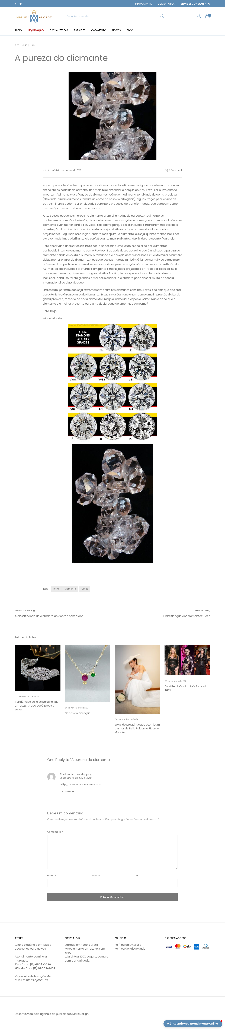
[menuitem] (143, 3)
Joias (24, 45)
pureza (84, 588)
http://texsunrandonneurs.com (81, 784)
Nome (51, 875)
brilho (56, 588)
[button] (192, 1023)
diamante (70, 588)
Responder (69, 791)
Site (138, 875)
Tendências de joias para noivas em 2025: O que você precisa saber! (36, 705)
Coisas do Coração (78, 713)
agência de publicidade (56, 1014)
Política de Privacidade (130, 949)
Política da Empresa (128, 945)
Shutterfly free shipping (76, 774)
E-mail (96, 875)
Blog (17, 45)
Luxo (32, 45)
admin (47, 170)
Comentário (55, 831)
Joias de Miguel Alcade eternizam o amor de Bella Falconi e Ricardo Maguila (137, 728)
